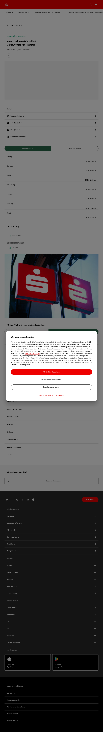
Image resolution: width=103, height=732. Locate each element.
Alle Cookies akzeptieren (51, 372)
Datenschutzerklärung (32, 353)
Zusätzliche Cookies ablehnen (51, 379)
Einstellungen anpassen (51, 387)
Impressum (60, 395)
